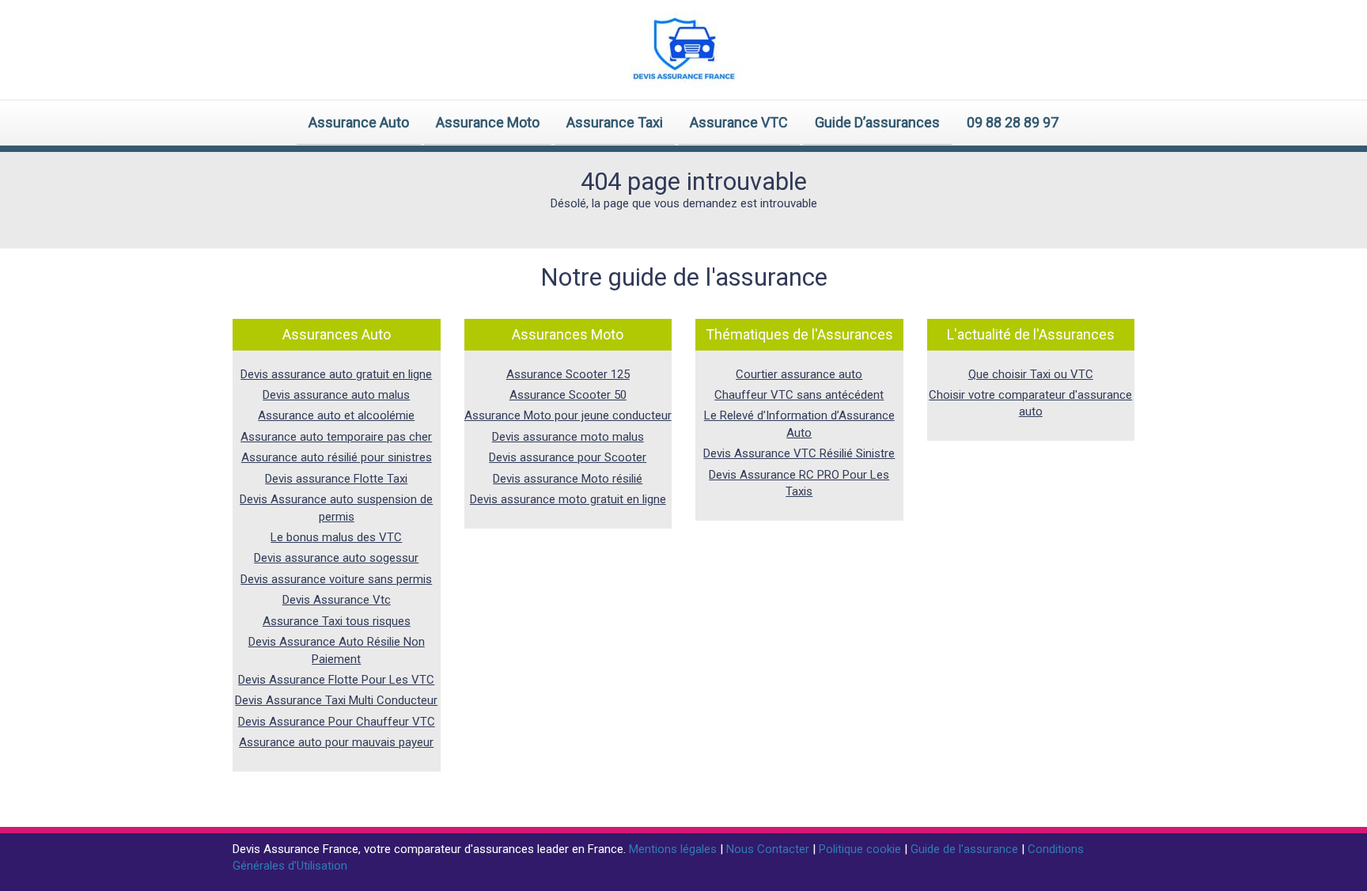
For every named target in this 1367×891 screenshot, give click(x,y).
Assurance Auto (359, 122)
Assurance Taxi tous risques (337, 621)
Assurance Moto (488, 122)
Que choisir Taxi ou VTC (1030, 374)
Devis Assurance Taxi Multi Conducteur (336, 700)
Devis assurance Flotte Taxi (336, 479)
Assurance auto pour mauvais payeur (336, 742)
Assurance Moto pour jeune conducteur (568, 415)
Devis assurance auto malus (336, 395)
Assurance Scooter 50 (568, 395)
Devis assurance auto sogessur (336, 558)
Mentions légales (674, 849)
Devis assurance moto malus (568, 437)
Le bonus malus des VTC (336, 537)
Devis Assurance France (295, 849)
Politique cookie (861, 849)
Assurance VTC (739, 122)
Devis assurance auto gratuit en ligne (336, 374)
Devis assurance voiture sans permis (336, 579)
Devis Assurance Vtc (336, 600)
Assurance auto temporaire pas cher (336, 437)
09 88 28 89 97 (1012, 122)
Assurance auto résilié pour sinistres (336, 457)
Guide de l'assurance (966, 849)
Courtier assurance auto (799, 374)
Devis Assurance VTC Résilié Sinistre (799, 453)
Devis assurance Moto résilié (567, 479)
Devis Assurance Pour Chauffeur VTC (336, 722)
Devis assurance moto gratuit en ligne (568, 499)
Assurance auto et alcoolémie (336, 415)
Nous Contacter (769, 849)
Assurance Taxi (614, 122)
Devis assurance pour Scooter (567, 457)
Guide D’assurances (877, 122)
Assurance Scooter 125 (568, 374)
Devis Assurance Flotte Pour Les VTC (336, 680)
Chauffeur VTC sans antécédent (799, 395)
